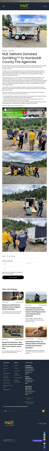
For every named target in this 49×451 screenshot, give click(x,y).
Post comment (13, 277)
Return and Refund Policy (8, 386)
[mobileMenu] (3, 6)
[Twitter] (9, 256)
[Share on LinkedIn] (14, 256)
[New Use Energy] (24, 6)
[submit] (43, 411)
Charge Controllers (17, 374)
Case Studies (6, 373)
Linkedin (16, 365)
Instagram (16, 371)
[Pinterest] (12, 256)
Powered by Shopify (11, 441)
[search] (44, 6)
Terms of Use (6, 383)
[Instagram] (40, 423)
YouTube (16, 368)
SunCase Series (18, 377)
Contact (5, 365)
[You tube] (45, 423)
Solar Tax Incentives (5, 376)
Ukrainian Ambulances (17, 381)
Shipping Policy (7, 389)
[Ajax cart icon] (46, 6)
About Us (5, 368)
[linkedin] (43, 423)
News (4, 371)
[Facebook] (7, 256)
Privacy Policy (6, 380)
